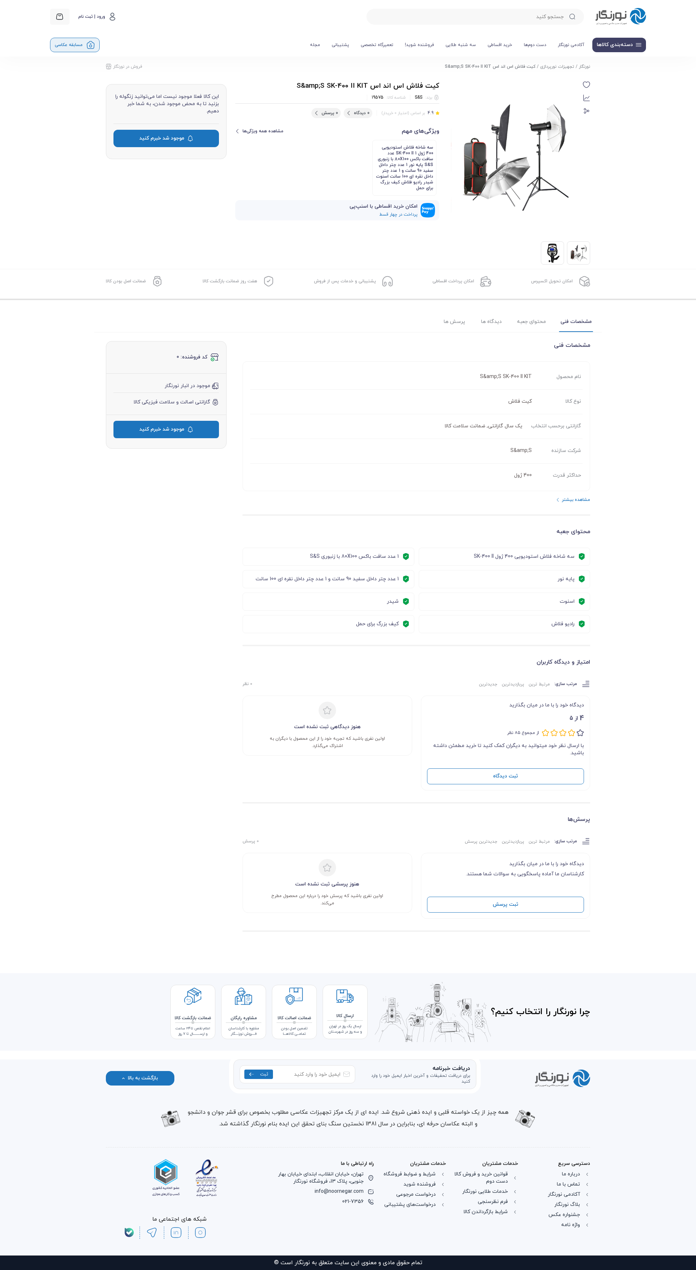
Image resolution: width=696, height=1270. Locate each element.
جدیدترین (488, 684)
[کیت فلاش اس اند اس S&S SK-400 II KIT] (552, 253)
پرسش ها (454, 321)
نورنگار (584, 67)
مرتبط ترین (539, 684)
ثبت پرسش (505, 904)
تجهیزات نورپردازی (557, 67)
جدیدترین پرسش (481, 841)
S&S (418, 97)
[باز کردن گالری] (514, 157)
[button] (586, 84)
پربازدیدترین (513, 684)
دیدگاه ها (491, 321)
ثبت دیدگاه (505, 776)
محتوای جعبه (531, 321)
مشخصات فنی (576, 321)
